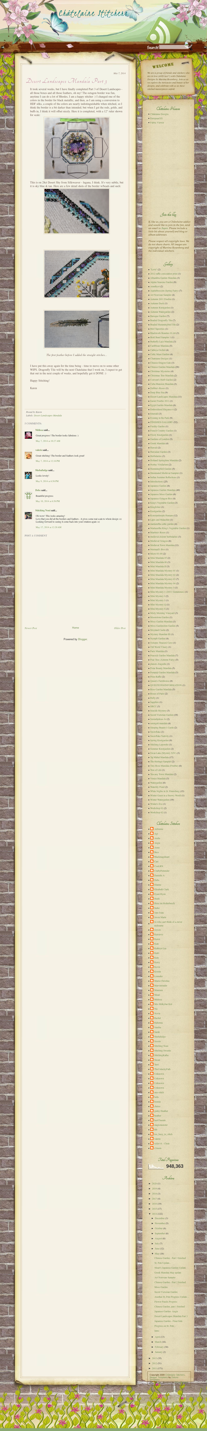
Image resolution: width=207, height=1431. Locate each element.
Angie (157, 842)
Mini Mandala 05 (158, 557)
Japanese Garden (158, 485)
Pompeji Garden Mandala (162, 672)
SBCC (153, 706)
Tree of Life (155, 769)
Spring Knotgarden (159, 740)
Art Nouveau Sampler (160, 294)
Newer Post (31, 628)
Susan (157, 1059)
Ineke (157, 907)
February (159, 1346)
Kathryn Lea (160, 948)
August (158, 1238)
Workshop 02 (156, 812)
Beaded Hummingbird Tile (163, 324)
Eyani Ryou (160, 893)
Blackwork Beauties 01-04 (163, 333)
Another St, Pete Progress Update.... (171, 1296)
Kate (156, 943)
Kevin (157, 966)
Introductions (156, 481)
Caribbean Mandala (159, 345)
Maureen (158, 990)
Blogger (82, 639)
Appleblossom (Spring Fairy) (164, 290)
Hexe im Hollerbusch (164, 903)
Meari (157, 994)
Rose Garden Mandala (161, 689)
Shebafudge (41, 470)
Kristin (157, 971)
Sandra (157, 1027)
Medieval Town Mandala (162, 545)
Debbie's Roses (157, 388)
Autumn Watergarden (160, 311)
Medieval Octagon (159, 540)
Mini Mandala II (158, 566)
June (157, 1248)
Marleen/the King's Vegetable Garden (168, 528)
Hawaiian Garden (158, 451)
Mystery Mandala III (160, 634)
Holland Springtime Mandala (164, 460)
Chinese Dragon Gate (160, 362)
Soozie (157, 1041)
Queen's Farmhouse (159, 680)
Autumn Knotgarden (160, 307)
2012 (154, 1363)
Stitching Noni (42, 510)
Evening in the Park (159, 417)
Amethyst (155, 286)
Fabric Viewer (157, 122)
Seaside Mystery (158, 710)
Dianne (157, 884)
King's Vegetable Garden (162, 502)
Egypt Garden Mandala (161, 405)
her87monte (160, 1120)
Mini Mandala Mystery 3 (162, 587)
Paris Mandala (157, 651)
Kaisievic (158, 934)
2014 (154, 1213)
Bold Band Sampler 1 (160, 337)
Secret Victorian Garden (161, 714)
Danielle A (159, 875)
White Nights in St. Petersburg (165, 791)
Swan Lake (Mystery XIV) (163, 752)
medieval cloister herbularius (164, 536)
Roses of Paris (157, 693)
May (157, 1253)
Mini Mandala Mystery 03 (162, 579)
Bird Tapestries (157, 328)
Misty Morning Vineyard (162, 612)
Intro (156, 1330)
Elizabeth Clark (161, 889)
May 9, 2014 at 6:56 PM (47, 481)
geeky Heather (161, 1110)
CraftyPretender (161, 870)
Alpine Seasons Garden (161, 282)
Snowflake (155, 731)
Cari (156, 861)
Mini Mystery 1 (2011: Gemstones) (167, 591)
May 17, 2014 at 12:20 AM (48, 527)
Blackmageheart (161, 856)
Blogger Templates (159, 1377)
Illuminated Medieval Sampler (164, 473)
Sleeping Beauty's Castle (162, 727)
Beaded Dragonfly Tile (161, 320)
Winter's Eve (156, 803)
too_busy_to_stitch (163, 1134)
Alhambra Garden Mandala (163, 277)
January (158, 1351)
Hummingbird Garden (160, 468)
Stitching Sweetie (162, 1050)
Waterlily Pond (157, 786)
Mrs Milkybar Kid (163, 1004)
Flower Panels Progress (165, 1301)
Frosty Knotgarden (159, 434)
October (159, 1228)
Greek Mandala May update (167, 1272)
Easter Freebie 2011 (159, 400)
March (158, 1341)
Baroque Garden (158, 316)
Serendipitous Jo (158, 719)
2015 (154, 1208)
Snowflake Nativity (159, 736)
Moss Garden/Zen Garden (162, 625)
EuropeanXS (156, 118)
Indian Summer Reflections (163, 477)
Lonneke (158, 976)
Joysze (157, 929)
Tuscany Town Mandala (161, 774)
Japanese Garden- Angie (166, 1311)
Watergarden (156, 782)
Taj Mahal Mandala (159, 757)
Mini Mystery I (157, 596)
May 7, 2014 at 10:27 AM (48, 440)
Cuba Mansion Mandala (161, 383)
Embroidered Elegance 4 (161, 409)
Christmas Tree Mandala (161, 375)
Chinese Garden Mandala (162, 366)
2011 (154, 1368)
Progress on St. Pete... (165, 1325)
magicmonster (161, 1124)
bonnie (157, 1101)
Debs (38, 490)
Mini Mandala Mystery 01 (162, 570)
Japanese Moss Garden (161, 494)
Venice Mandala (158, 778)
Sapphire (154, 702)
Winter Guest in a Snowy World (165, 795)
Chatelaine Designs (159, 358)
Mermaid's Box (157, 549)
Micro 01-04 (156, 553)
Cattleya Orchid (157, 349)
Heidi (157, 898)
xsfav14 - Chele (161, 1143)
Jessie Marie (160, 917)
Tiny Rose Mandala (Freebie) (164, 765)
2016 (154, 1203)
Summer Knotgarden (160, 748)
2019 (154, 1188)
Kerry (157, 962)
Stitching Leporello (159, 744)
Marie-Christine (161, 980)
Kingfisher (155, 506)
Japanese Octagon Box (161, 498)
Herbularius (156, 456)
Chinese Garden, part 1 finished (169, 1306)
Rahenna (158, 1022)
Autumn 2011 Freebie (160, 299)
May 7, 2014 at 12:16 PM (48, 460)
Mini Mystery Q (158, 604)
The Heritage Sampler (160, 761)
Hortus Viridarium (159, 464)
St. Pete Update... (162, 1262)
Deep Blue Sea (157, 392)
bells (156, 1097)
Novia (157, 1013)
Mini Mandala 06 (158, 562)
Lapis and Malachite (159, 519)
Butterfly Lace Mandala (161, 341)
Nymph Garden (157, 638)
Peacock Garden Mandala (162, 655)
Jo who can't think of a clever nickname (168, 923)
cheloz (157, 1106)
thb (155, 1129)
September (160, 1233)
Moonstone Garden (159, 617)
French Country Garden (161, 430)
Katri (156, 952)
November (160, 1223)
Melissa (39, 430)
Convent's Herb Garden (161, 379)
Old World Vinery (159, 646)
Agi (156, 833)
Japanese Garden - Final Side (168, 1321)
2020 (154, 1183)
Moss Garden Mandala (161, 621)
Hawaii (153, 447)
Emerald (154, 413)
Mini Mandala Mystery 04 (162, 583)
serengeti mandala (158, 723)
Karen (157, 939)
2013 (154, 1358)
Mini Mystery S (158, 608)
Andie (157, 838)
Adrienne (158, 828)
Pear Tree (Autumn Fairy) (162, 659)
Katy (156, 957)
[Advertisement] (168, 149)
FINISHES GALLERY (161, 422)
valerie (38, 450)
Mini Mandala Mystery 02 (162, 574)
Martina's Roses (158, 532)
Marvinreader (160, 985)
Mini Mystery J (157, 600)
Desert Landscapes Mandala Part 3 (66, 81)
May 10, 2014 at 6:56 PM (48, 501)
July (157, 1243)
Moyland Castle (157, 629)
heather (157, 1115)
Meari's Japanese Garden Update (170, 1267)
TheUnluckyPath (162, 1069)
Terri (156, 1064)
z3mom (157, 1148)
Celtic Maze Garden (159, 354)
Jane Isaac (159, 912)
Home (75, 627)
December (160, 1218)
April (157, 1336)
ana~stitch (159, 1092)
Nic (156, 1008)
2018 (154, 1193)
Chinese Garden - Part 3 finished (170, 1257)
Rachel (157, 1018)
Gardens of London (159, 439)
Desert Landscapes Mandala (48, 415)
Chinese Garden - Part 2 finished (170, 1282)
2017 (154, 1198)
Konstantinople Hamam (161, 515)
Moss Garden (161, 1287)
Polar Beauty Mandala (160, 668)
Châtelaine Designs (159, 114)
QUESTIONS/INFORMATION (166, 685)
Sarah (157, 1031)
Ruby (153, 697)
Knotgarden (156, 511)
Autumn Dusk (157, 303)
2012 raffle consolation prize (163, 273)
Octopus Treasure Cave (161, 642)
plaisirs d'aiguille (158, 663)
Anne (157, 847)
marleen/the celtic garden (162, 523)
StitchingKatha (161, 1055)
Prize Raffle (155, 676)
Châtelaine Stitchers (93, 13)
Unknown (159, 1073)
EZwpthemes (181, 1382)
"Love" (153, 269)
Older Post (120, 628)
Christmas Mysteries (160, 371)
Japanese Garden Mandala (162, 489)
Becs (156, 852)
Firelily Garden (157, 426)
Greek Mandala (157, 443)
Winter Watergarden (159, 799)
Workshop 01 (156, 808)
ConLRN (158, 866)
